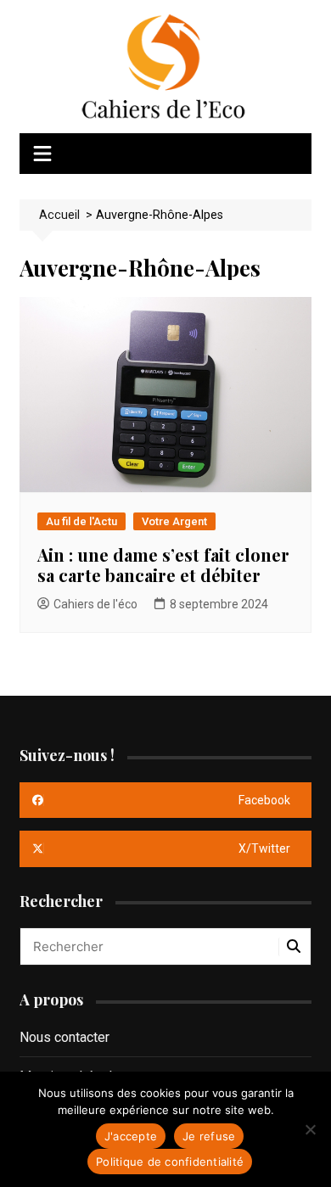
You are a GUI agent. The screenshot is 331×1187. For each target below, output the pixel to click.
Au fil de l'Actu (81, 521)
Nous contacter (64, 1037)
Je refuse (208, 1136)
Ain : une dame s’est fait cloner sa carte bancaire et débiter (163, 564)
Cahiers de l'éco (95, 604)
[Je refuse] (309, 1129)
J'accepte (130, 1136)
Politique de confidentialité (170, 1161)
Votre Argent (174, 521)
